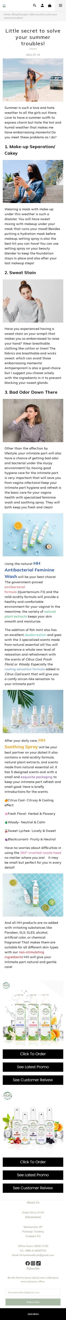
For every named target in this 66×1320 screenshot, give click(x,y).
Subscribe (33, 1302)
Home (7, 14)
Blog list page (19, 14)
